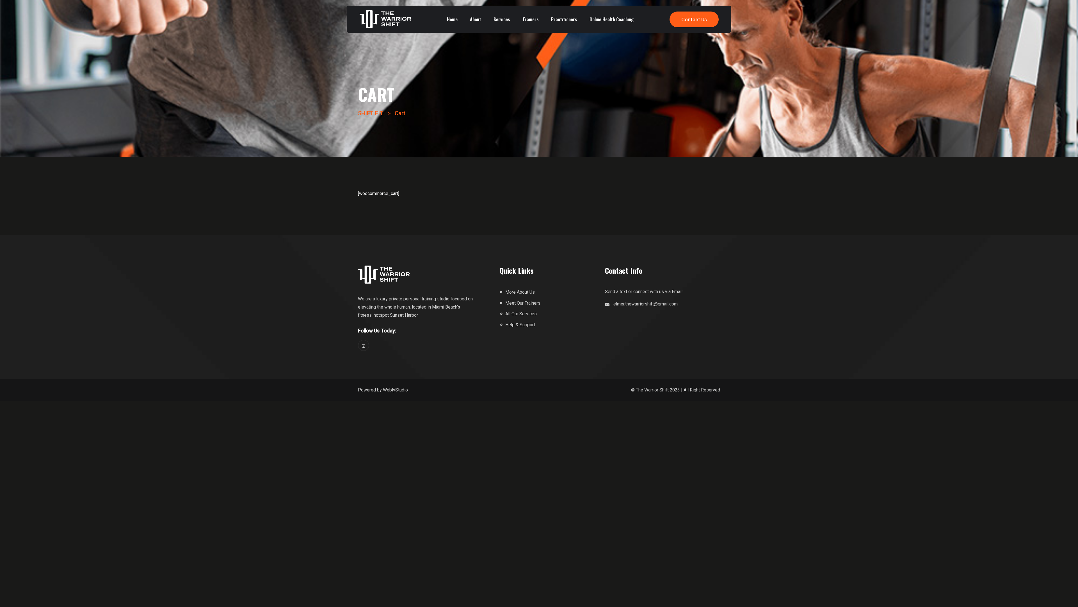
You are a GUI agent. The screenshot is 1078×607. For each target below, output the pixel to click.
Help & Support (520, 324)
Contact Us (694, 19)
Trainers (530, 19)
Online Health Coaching (612, 19)
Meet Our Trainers (522, 303)
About (475, 19)
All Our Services (521, 313)
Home (452, 19)
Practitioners (564, 19)
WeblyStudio (395, 390)
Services (502, 19)
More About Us (520, 292)
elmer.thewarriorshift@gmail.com (645, 304)
